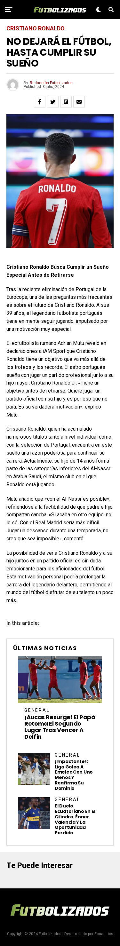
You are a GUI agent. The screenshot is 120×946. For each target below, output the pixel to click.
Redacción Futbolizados (51, 83)
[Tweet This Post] (53, 101)
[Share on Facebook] (39, 101)
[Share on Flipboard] (66, 101)
